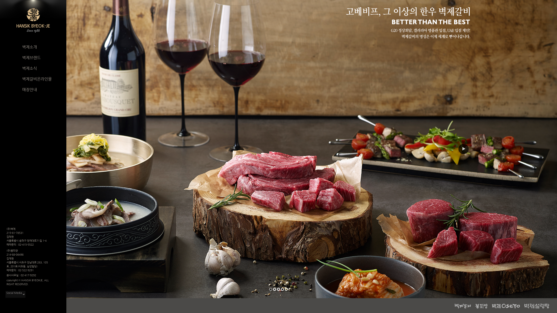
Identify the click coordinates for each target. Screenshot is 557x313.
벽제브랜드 (31, 57)
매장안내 (29, 89)
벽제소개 (29, 47)
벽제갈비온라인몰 (37, 79)
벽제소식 (29, 68)
